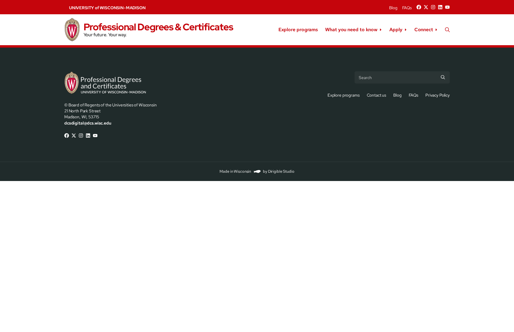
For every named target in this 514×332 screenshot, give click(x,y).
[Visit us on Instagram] (433, 7)
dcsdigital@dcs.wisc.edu (87, 123)
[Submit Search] (443, 77)
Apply (395, 29)
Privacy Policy (437, 95)
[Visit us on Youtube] (447, 7)
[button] (447, 29)
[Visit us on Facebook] (418, 7)
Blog (393, 7)
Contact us (376, 95)
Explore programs (298, 29)
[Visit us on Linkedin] (440, 7)
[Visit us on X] (426, 7)
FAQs (407, 7)
